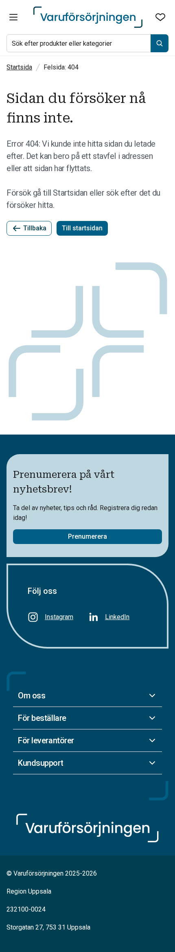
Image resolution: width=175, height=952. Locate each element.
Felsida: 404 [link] (61, 67)
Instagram (59, 617)
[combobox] (87, 43)
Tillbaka (34, 228)
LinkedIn (117, 617)
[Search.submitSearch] (159, 43)
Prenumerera (87, 536)
